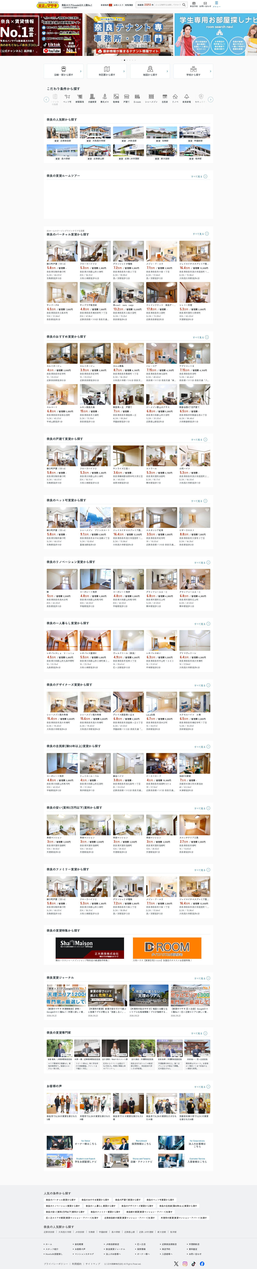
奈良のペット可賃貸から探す (66, 500)
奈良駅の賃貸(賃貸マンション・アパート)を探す (149, 1211)
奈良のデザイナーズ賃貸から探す (69, 684)
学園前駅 (103, 1231)
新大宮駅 (162, 1231)
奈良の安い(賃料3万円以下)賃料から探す (74, 807)
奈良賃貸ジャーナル (115, 1249)
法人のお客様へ (113, 1253)
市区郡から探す (107, 74)
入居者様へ (167, 1253)
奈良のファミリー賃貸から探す (68, 869)
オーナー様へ (143, 1253)
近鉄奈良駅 (49, 1231)
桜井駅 (173, 1231)
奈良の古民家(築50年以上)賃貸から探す (74, 746)
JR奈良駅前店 (112, 1244)
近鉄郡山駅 (129, 1231)
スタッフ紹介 (52, 1249)
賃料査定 (193, 1249)
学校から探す (193, 74)
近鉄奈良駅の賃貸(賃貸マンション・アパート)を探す (129, 1217)
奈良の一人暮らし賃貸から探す (68, 623)
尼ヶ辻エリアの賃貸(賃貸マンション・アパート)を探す (72, 1217)
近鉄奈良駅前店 (169, 1244)
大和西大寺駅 (64, 1231)
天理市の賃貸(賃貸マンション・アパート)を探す (184, 1217)
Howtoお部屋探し (54, 1253)
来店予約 (166, 1249)
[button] (121, 60)
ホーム (49, 1244)
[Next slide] (210, 99)
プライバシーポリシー (56, 1264)
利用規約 (77, 1264)
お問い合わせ (195, 1253)
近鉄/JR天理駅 (146, 1231)
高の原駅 (116, 1231)
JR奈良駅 (79, 1231)
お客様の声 (80, 1249)
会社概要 (79, 1244)
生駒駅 (91, 1231)
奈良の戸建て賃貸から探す (65, 439)
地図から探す (150, 74)
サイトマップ (93, 1264)
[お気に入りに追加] (74, 243)
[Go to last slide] (46, 99)
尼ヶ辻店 (141, 1244)
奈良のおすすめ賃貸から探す (66, 336)
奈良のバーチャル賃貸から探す (68, 232)
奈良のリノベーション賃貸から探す (71, 562)
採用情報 (141, 1249)
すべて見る (197, 176)
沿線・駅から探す (63, 74)
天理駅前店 (194, 1244)
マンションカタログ (84, 1253)
